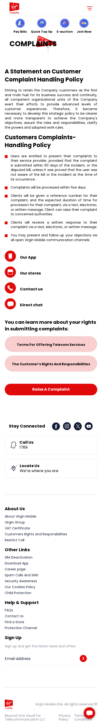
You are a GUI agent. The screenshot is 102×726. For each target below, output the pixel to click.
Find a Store (14, 622)
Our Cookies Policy (20, 587)
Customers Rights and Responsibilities (36, 534)
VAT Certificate (17, 528)
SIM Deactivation (18, 557)
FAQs (9, 610)
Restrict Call (14, 540)
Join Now (84, 31)
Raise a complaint (51, 389)
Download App (16, 563)
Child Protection (18, 593)
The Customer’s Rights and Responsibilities (51, 364)
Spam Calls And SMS (21, 575)
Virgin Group (15, 522)
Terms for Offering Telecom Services (51, 344)
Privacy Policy (65, 717)
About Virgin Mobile (20, 516)
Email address (18, 659)
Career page (15, 569)
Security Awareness (21, 581)
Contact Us (14, 616)
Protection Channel (21, 628)
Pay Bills (20, 31)
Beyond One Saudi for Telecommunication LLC (25, 717)
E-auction (65, 31)
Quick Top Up (41, 31)
